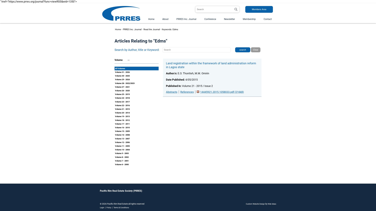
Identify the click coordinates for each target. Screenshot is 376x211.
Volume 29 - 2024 (122, 79)
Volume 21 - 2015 (122, 109)
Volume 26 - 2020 (122, 91)
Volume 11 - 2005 (122, 146)
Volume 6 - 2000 (122, 164)
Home (151, 19)
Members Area (259, 9)
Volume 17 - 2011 (122, 124)
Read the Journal (151, 29)
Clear (255, 50)
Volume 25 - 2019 (122, 94)
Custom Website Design (255, 204)
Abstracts (171, 91)
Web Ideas (272, 204)
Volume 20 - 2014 (122, 113)
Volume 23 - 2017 (122, 102)
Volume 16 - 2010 (122, 127)
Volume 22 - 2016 (122, 105)
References (187, 91)
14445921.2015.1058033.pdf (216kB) (222, 91)
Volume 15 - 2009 (122, 131)
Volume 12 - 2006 (122, 142)
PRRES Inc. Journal (186, 19)
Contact (268, 19)
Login (102, 208)
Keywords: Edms (170, 29)
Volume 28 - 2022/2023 (125, 83)
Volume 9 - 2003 (122, 153)
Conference (210, 19)
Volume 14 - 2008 (122, 135)
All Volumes (120, 68)
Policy (108, 208)
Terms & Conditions (121, 208)
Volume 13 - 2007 (122, 139)
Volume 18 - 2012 (122, 120)
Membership (249, 19)
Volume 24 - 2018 (122, 98)
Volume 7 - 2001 (122, 161)
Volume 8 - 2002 (122, 157)
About (165, 19)
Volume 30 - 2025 (122, 76)
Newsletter (229, 19)
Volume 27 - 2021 (122, 87)
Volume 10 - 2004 (122, 150)
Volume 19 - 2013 (122, 116)
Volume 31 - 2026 (122, 72)
